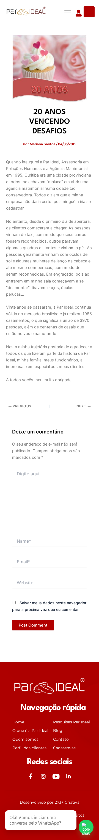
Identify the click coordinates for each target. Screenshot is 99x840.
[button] (67, 11)
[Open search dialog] (89, 11)
